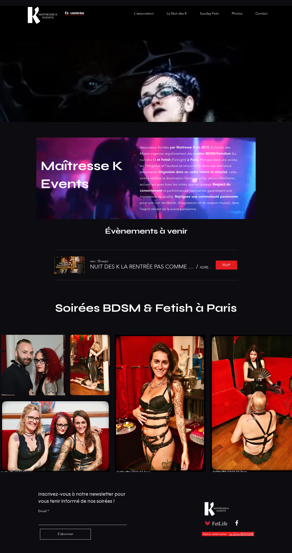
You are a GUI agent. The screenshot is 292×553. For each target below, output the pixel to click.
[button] (142, 267)
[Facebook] (236, 522)
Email (42, 511)
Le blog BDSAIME (241, 534)
